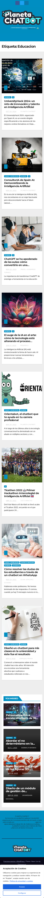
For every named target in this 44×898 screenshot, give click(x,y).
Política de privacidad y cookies (21, 881)
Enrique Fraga (26, 658)
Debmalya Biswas (28, 748)
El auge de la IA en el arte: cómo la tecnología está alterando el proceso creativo (20, 340)
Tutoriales (16, 565)
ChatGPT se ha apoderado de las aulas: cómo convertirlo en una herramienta (20, 263)
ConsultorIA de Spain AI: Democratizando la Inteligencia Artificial (19, 183)
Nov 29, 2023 (11, 190)
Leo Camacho (26, 500)
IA (13, 97)
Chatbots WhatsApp (27, 562)
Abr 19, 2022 (11, 500)
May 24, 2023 (11, 424)
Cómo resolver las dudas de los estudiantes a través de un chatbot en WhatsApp (21, 572)
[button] (34, 37)
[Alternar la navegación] (39, 37)
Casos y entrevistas (12, 176)
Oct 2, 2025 (12, 722)
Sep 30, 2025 (13, 773)
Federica (24, 345)
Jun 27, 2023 (11, 345)
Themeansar (22, 864)
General (8, 97)
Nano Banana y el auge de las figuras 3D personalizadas (22, 769)
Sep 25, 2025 (13, 795)
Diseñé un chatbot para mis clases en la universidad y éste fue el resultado (21, 651)
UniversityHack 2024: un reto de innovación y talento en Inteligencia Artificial (22, 104)
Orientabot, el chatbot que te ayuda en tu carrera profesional (21, 417)
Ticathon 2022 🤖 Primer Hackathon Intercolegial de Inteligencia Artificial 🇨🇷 (21, 493)
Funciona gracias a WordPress (14, 861)
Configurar (22, 893)
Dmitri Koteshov (28, 722)
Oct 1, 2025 (12, 748)
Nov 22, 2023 (11, 269)
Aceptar (22, 887)
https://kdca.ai (7, 826)
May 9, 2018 (10, 658)
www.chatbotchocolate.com (25, 822)
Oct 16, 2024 (11, 111)
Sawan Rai (26, 773)
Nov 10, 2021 (11, 579)
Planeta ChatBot (27, 111)
